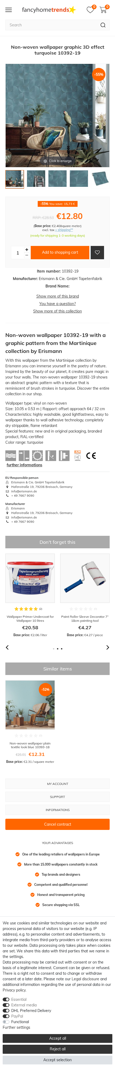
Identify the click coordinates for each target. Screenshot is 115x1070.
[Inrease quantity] (26, 250)
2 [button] (57, 648)
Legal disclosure (85, 979)
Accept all (57, 1038)
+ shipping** (64, 230)
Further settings (16, 1027)
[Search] (103, 25)
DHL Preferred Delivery (31, 1010)
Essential (18, 999)
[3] (57, 180)
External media (24, 1005)
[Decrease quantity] (26, 255)
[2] (36, 180)
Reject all (58, 1049)
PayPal (17, 1016)
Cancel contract (57, 824)
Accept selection (57, 1059)
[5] (100, 180)
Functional (20, 1021)
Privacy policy (14, 990)
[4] (79, 180)
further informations (24, 465)
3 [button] (61, 648)
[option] (30, 595)
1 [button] (53, 648)
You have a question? (57, 303)
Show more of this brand (57, 296)
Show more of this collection (57, 311)
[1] (14, 180)
